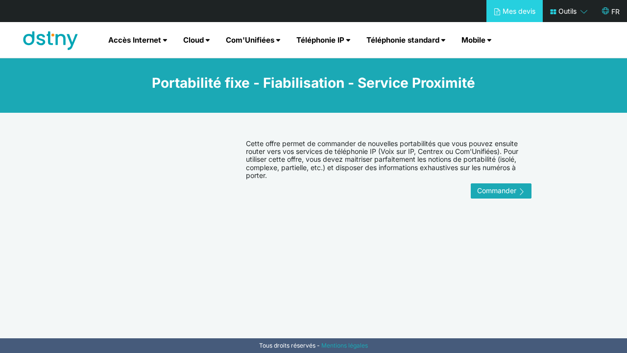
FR (615, 11)
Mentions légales (344, 345)
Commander (497, 190)
